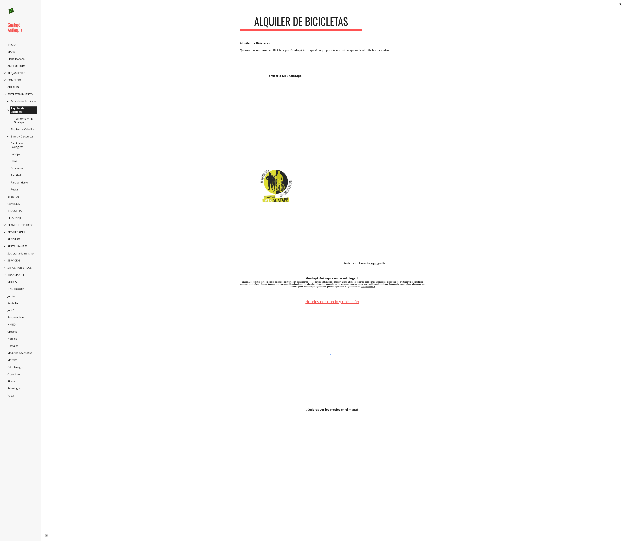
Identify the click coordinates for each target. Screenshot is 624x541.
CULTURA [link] (13, 87)
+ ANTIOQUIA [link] (15, 289)
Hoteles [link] (12, 338)
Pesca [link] (14, 189)
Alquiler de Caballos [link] (23, 129)
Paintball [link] (16, 175)
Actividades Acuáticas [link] (23, 101)
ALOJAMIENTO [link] (16, 73)
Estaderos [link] (17, 168)
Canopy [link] (15, 154)
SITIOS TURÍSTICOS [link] (19, 267)
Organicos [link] (13, 374)
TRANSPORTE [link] (16, 275)
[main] (301, 23)
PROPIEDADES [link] (16, 232)
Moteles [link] (12, 360)
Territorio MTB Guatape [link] (23, 120)
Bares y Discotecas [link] (22, 136)
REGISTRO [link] (13, 239)
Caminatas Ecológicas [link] (17, 145)
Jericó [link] (10, 310)
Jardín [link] (11, 296)
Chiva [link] (14, 161)
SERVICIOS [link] (13, 260)
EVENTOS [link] (13, 196)
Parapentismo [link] (19, 182)
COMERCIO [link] (14, 80)
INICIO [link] (11, 44)
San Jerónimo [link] (15, 317)
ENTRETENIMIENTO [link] (20, 94)
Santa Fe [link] (12, 303)
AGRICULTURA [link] (16, 66)
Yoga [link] (10, 395)
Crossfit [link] (12, 331)
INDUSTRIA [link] (14, 211)
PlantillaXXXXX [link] (16, 59)
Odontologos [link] (15, 367)
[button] (620, 4)
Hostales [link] (12, 346)
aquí (373, 263)
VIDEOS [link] (12, 282)
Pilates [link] (11, 381)
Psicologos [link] (14, 388)
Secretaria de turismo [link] (20, 253)
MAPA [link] (11, 51)
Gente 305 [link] (13, 204)
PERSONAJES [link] (15, 218)
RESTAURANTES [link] (17, 246)
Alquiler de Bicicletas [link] (17, 110)
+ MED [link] (11, 324)
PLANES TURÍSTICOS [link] (20, 225)
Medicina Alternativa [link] (19, 353)
